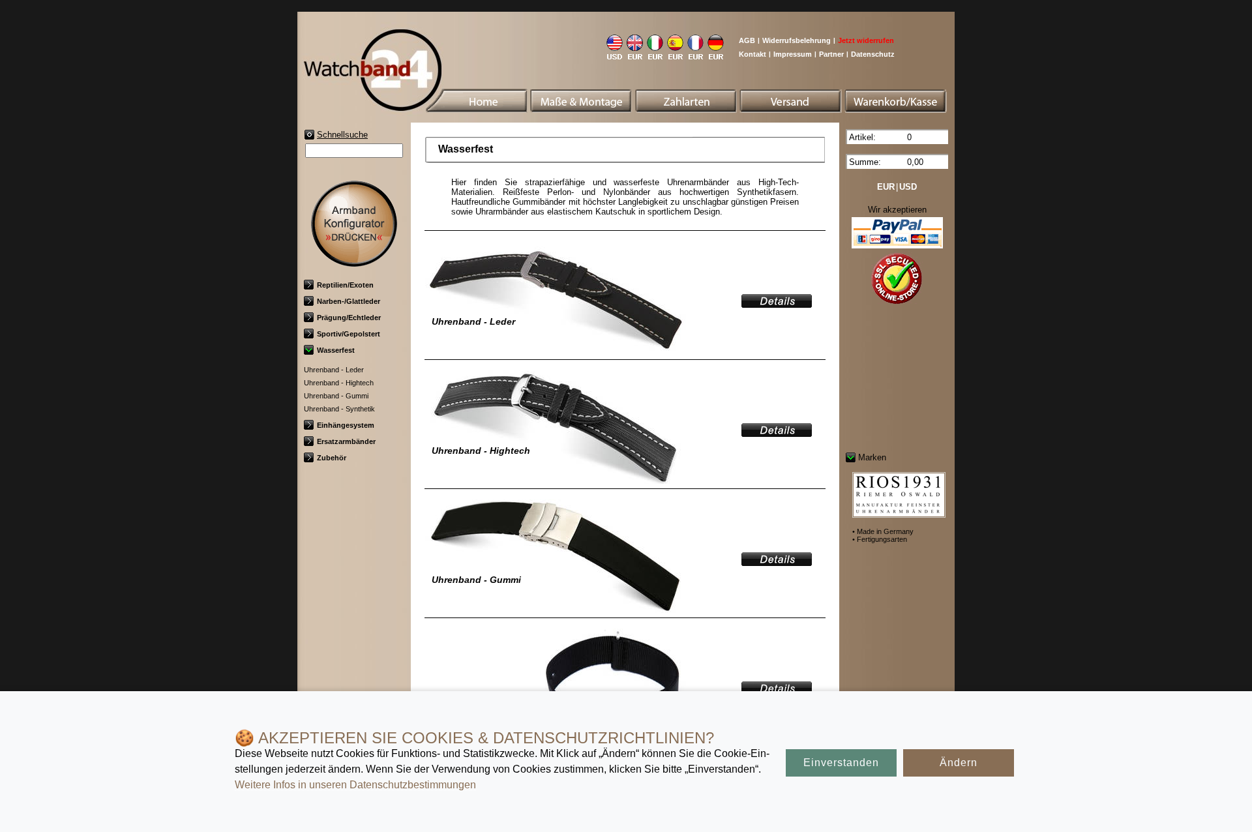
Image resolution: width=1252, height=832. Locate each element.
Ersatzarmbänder (346, 441)
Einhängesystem (345, 425)
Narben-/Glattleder (348, 301)
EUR (886, 187)
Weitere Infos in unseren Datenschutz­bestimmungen (355, 784)
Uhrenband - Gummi (336, 396)
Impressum (792, 54)
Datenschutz (873, 54)
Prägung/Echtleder (349, 317)
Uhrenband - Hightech (339, 383)
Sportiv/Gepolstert (348, 334)
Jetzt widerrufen (866, 40)
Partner (831, 54)
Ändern (958, 762)
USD (908, 187)
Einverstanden (841, 762)
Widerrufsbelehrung (796, 40)
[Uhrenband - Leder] (776, 303)
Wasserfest (336, 350)
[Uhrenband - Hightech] (776, 433)
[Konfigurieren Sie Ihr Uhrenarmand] (354, 262)
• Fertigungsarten (879, 539)
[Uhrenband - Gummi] (776, 562)
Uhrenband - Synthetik (339, 409)
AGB (747, 40)
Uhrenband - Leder (334, 370)
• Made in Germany (883, 531)
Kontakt (752, 54)
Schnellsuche (342, 135)
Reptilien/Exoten (345, 285)
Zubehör (331, 458)
